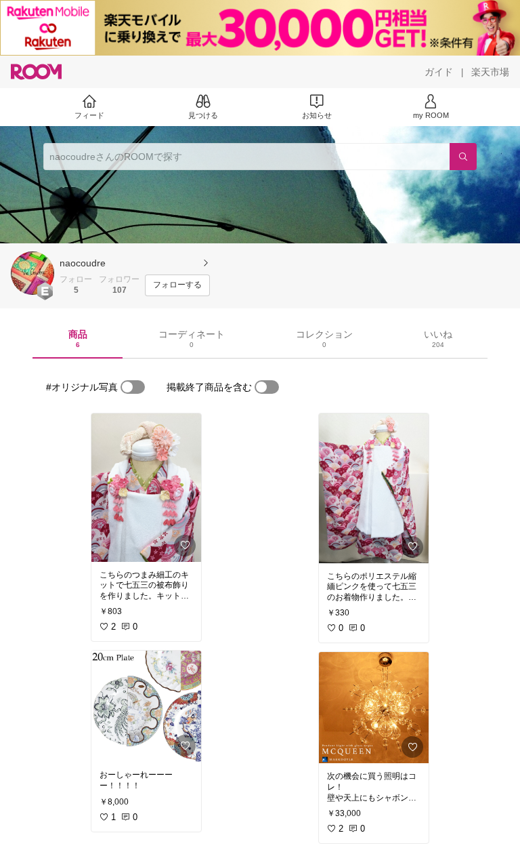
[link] (146, 487)
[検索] (463, 156)
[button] (32, 273)
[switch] (133, 387)
